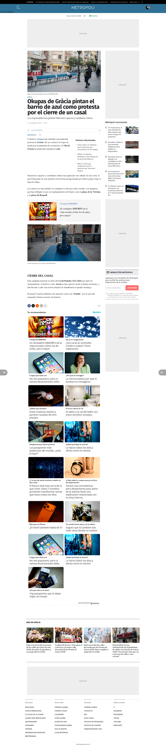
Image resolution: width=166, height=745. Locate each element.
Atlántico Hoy (61, 722)
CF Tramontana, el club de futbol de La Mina (48, 2)
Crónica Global (61, 707)
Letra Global (60, 718)
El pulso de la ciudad (34, 714)
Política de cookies (92, 725)
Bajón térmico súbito (135, 2)
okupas (40, 138)
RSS (85, 714)
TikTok (116, 718)
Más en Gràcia (33, 622)
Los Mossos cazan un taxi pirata (119, 2)
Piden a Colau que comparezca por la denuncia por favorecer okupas (86, 167)
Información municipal (35, 732)
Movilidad (29, 707)
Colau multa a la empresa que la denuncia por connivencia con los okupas (87, 147)
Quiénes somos (90, 707)
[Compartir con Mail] (41, 305)
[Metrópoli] (83, 7)
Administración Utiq (93, 729)
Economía (29, 725)
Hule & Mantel (61, 729)
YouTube (117, 722)
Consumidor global (63, 725)
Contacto (88, 711)
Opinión (28, 729)
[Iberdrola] (93, 16)
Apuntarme (132, 288)
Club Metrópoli (61, 732)
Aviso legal (89, 718)
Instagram (118, 714)
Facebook (118, 711)
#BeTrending (30, 736)
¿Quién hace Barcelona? (35, 718)
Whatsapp (118, 725)
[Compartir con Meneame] (37, 305)
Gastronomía (31, 722)
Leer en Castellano (6, 12)
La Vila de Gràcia (36, 130)
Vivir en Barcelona (33, 711)
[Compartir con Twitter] (33, 305)
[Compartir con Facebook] (29, 305)
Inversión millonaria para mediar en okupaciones (75, 2)
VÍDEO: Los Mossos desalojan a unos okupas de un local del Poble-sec (87, 156)
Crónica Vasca (61, 711)
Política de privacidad (93, 722)
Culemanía (59, 714)
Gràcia (29, 97)
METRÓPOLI (32, 135)
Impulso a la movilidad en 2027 (99, 2)
